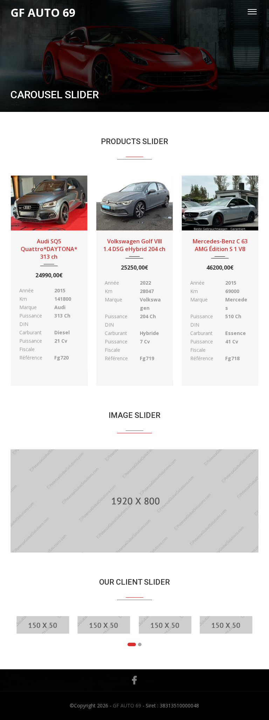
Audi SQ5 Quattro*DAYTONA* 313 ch (49, 249)
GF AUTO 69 (127, 705)
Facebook (134, 680)
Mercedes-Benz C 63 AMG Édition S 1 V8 (220, 245)
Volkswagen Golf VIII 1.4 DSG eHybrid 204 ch (134, 245)
